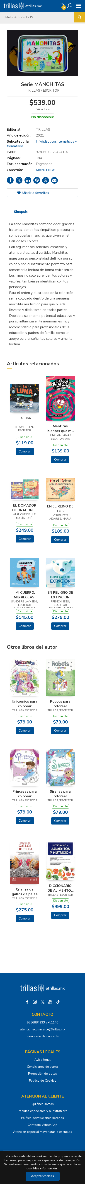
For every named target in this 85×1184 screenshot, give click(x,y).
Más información (45, 1168)
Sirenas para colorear (60, 793)
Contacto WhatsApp (42, 1125)
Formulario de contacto (42, 1036)
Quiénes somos (43, 1104)
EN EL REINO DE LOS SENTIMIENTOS (60, 508)
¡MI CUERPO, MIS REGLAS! (24, 594)
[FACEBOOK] (27, 1002)
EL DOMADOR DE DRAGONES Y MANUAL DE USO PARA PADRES (24, 507)
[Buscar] (79, 17)
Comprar (25, 451)
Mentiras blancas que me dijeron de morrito (60, 428)
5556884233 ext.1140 (42, 1022)
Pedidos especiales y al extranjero (42, 1111)
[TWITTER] (42, 1002)
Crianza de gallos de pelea (25, 891)
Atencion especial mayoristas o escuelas (42, 1132)
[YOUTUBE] (50, 1002)
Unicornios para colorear (24, 703)
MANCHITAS (46, 170)
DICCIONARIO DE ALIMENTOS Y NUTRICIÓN (60, 888)
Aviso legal (42, 1060)
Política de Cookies (42, 1080)
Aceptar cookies (42, 1176)
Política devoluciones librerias (42, 1118)
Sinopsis (21, 211)
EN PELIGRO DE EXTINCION (60, 594)
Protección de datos (42, 1074)
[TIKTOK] (58, 1002)
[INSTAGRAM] (35, 1002)
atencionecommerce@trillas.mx (42, 1029)
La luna (25, 418)
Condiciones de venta (42, 1067)
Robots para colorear (60, 703)
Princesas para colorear (24, 793)
